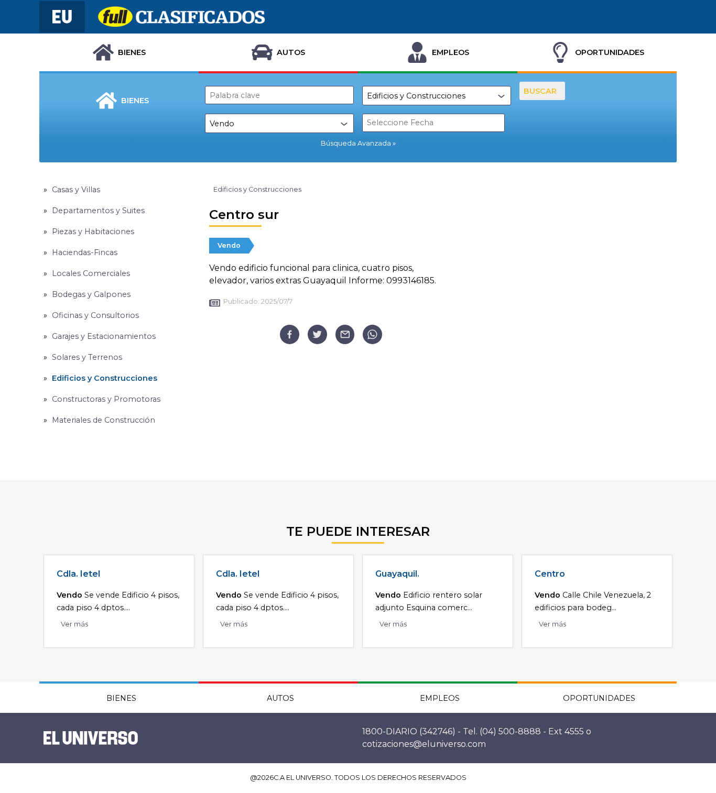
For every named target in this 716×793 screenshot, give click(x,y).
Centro (550, 574)
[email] (345, 334)
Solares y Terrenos (87, 357)
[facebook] (289, 334)
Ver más (74, 624)
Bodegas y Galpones (91, 294)
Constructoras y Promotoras (106, 399)
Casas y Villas (76, 189)
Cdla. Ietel (78, 574)
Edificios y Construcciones (104, 378)
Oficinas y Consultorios (95, 315)
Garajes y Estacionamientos (104, 336)
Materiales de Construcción (103, 420)
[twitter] (317, 334)
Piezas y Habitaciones (93, 231)
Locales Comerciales (91, 273)
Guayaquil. (397, 574)
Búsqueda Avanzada (356, 143)
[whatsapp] (372, 334)
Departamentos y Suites (98, 210)
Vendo (229, 245)
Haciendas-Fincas (84, 252)
